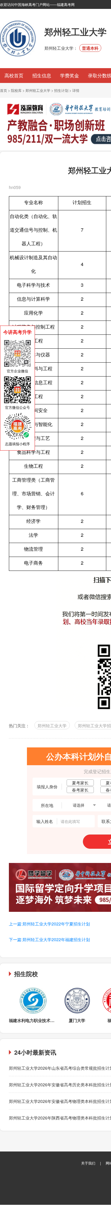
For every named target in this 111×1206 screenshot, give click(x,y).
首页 (3, 90)
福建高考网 (66, 4)
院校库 (16, 90)
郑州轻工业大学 (37, 90)
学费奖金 (69, 75)
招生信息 (41, 75)
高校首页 (13, 75)
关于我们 (88, 1162)
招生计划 (61, 90)
